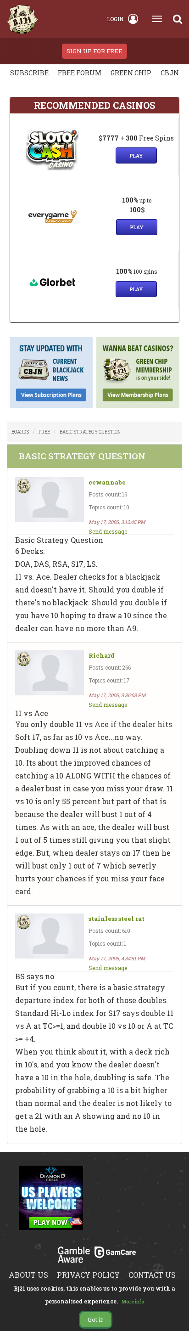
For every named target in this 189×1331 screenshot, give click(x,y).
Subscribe (29, 72)
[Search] (177, 19)
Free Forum (79, 72)
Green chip (131, 72)
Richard (102, 656)
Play (136, 155)
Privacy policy (88, 1275)
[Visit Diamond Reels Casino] (51, 1203)
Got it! (96, 1319)
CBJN (170, 72)
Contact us (152, 1275)
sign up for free (94, 51)
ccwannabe (107, 482)
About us (28, 1275)
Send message (108, 531)
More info (133, 1302)
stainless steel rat (117, 919)
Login (115, 19)
